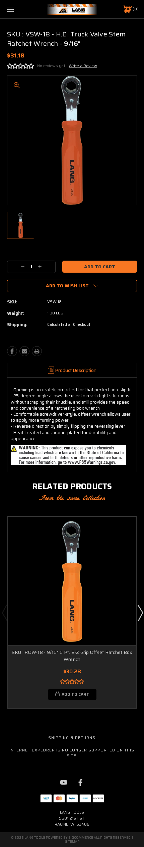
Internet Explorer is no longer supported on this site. (71, 753)
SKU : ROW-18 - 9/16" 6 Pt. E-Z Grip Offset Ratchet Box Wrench (72, 656)
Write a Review (83, 65)
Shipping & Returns (71, 737)
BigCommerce (80, 837)
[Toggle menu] (20, 9)
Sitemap (72, 841)
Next (140, 612)
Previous (4, 612)
